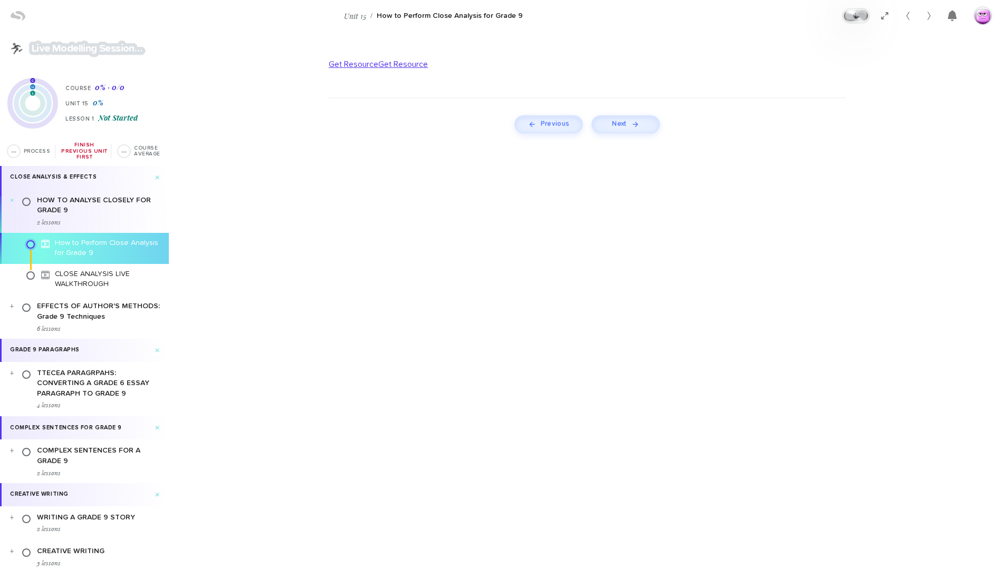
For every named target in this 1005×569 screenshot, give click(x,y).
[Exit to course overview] (16, 48)
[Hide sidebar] (884, 15)
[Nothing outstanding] (952, 15)
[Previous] (907, 15)
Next (619, 124)
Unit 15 (355, 16)
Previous (554, 124)
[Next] (929, 15)
